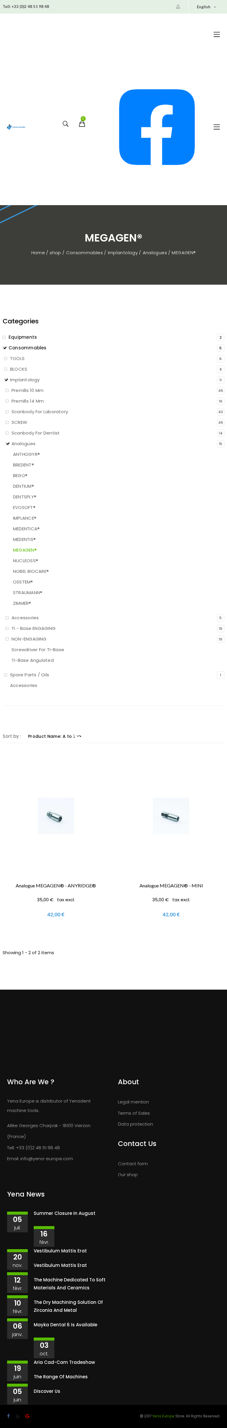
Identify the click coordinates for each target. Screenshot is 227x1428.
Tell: (7, 6)
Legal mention (133, 1102)
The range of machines (61, 1377)
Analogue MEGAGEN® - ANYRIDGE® (56, 885)
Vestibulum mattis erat (60, 1251)
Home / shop (47, 252)
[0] (81, 128)
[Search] (65, 128)
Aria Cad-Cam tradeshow (64, 1362)
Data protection (135, 1124)
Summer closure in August (64, 1213)
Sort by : (12, 736)
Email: (13, 1158)
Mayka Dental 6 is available (65, 1325)
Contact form (133, 1163)
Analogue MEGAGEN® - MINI (171, 885)
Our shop (128, 1174)
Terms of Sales (134, 1113)
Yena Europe (163, 1416)
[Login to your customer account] (178, 6)
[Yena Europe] (16, 127)
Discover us (47, 1391)
